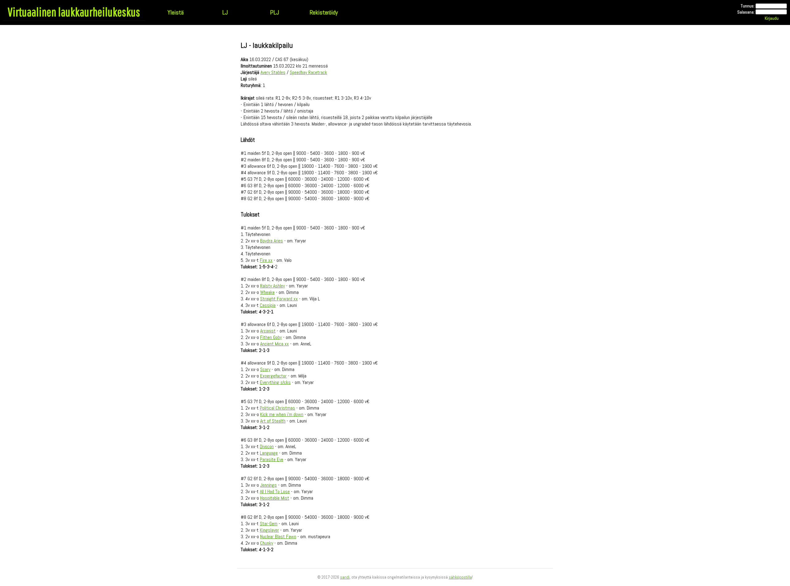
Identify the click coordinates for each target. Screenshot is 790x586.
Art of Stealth (272, 421)
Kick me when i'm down (281, 414)
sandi (345, 577)
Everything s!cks (275, 382)
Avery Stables (272, 72)
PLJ (274, 12)
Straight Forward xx (279, 298)
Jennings (268, 485)
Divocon (267, 446)
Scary (265, 369)
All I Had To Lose (275, 491)
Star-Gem (268, 523)
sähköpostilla (460, 577)
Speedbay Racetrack (308, 72)
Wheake (267, 292)
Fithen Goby (271, 337)
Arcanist (268, 331)
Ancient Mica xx (274, 343)
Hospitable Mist (274, 498)
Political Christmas (277, 408)
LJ (225, 12)
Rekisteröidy (324, 12)
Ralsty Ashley (272, 286)
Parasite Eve (271, 459)
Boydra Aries (271, 240)
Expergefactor (273, 376)
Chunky (266, 543)
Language (269, 453)
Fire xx (266, 260)
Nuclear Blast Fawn (278, 536)
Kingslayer (269, 530)
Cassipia (268, 305)
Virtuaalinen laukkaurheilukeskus (74, 12)
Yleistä (176, 12)
